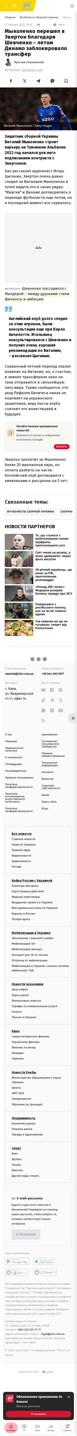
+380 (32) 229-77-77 (29, 1329)
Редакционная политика (14, 749)
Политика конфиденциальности (19, 785)
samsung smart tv (45, 1272)
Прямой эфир (21, 850)
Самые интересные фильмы (30, 1036)
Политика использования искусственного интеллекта (15, 798)
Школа (16, 1087)
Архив (45, 795)
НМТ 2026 (18, 1093)
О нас (8, 734)
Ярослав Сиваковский (29, 62)
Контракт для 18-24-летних (30, 954)
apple (45, 1261)
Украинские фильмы (26, 1042)
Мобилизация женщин (27, 949)
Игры (45, 808)
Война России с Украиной (32, 880)
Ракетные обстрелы (25, 885)
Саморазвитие (21, 1098)
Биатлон (17, 1170)
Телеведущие (13, 764)
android (17, 1261)
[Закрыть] (69, 1397)
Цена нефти (20, 989)
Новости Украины (24, 844)
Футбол (17, 1159)
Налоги (17, 1011)
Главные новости (23, 839)
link (43, 689)
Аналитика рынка (24, 1123)
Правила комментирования (53, 754)
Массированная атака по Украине (34, 908)
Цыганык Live (32, 70)
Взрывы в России (23, 913)
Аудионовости (21, 861)
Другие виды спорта (25, 1176)
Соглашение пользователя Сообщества (50, 744)
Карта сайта (49, 802)
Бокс (15, 1153)
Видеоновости (21, 855)
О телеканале (13, 757)
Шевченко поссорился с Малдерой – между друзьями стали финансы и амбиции (37, 293)
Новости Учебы (24, 1072)
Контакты (48, 772)
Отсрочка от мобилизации (29, 960)
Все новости (21, 833)
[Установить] (38, 1406)
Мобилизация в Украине (31, 933)
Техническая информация (50, 764)
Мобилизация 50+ (24, 943)
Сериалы (18, 1058)
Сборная (10, 17)
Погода (16, 866)
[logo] (27, 6)
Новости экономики (27, 984)
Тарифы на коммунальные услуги (34, 1006)
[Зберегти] (66, 81)
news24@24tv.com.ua (19, 674)
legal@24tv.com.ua (52, 1333)
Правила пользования (19, 777)
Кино (16, 1031)
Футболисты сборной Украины (39, 17)
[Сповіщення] (72, 5)
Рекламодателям (15, 771)
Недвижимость (24, 1118)
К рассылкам (26, 1234)
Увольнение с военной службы (33, 938)
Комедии (18, 1053)
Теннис (16, 1164)
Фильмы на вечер (24, 1047)
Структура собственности (51, 787)
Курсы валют (20, 995)
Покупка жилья (22, 1129)
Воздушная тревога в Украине (32, 902)
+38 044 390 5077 (53, 674)
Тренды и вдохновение (27, 1134)
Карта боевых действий (28, 891)
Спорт (16, 1148)
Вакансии (48, 779)
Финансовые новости (26, 1000)
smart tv (17, 1272)
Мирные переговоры (26, 897)
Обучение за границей (27, 1104)
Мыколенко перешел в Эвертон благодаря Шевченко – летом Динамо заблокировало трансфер (67, 17)
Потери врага (21, 919)
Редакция (11, 741)
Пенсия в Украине (24, 1017)
